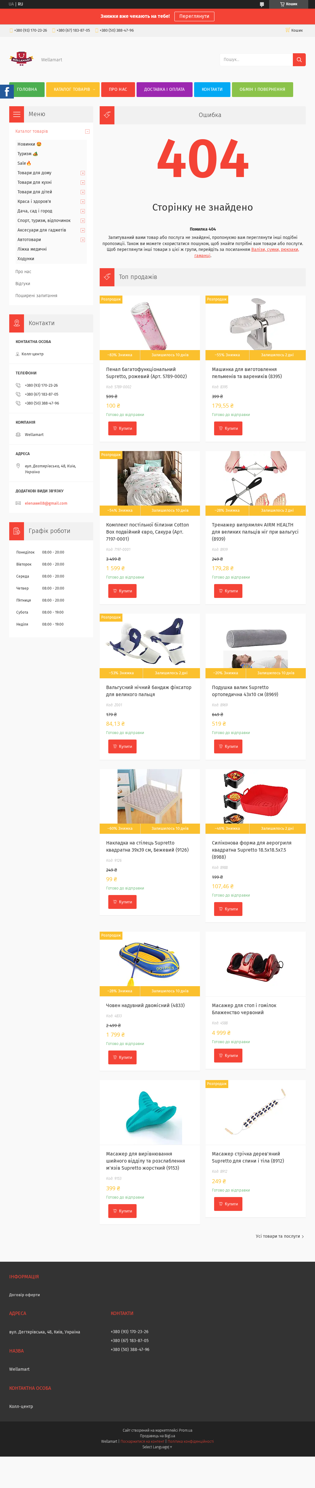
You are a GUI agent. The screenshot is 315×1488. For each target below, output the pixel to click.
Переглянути (194, 16)
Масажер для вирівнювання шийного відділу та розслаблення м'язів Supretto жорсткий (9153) (145, 1161)
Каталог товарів (72, 89)
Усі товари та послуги (278, 1236)
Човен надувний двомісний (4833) (145, 1005)
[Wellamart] (21, 70)
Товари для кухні (35, 182)
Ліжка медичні (32, 249)
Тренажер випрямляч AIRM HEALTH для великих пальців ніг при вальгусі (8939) (255, 532)
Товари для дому (34, 173)
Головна (27, 89)
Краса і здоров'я (34, 202)
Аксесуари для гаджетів (42, 230)
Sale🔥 (24, 163)
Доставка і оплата (164, 89)
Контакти (212, 89)
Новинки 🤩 (30, 144)
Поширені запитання (36, 296)
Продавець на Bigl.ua (157, 1436)
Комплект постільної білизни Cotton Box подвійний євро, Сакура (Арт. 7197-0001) (147, 532)
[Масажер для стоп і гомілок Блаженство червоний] (255, 964)
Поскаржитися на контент (142, 1442)
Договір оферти (24, 1295)
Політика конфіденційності (191, 1442)
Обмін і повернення (262, 89)
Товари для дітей (35, 192)
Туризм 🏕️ (28, 154)
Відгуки (22, 284)
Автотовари (29, 240)
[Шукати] (299, 59)
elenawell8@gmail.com (46, 504)
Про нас (118, 89)
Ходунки (26, 259)
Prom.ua (185, 1431)
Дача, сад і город (35, 211)
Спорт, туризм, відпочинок (44, 221)
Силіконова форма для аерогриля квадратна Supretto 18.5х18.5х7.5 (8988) (252, 850)
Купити (125, 428)
